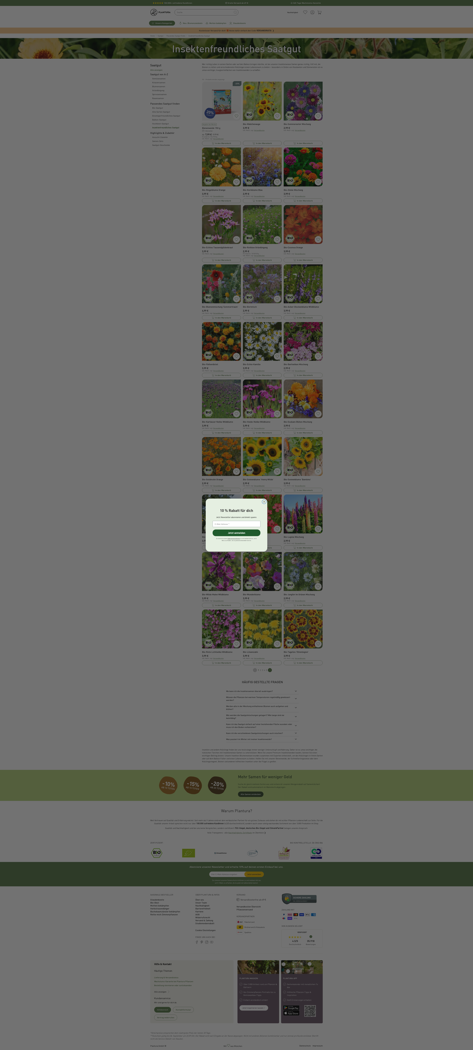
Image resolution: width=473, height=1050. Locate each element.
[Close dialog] (264, 502)
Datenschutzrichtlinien (234, 538)
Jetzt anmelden (236, 532)
